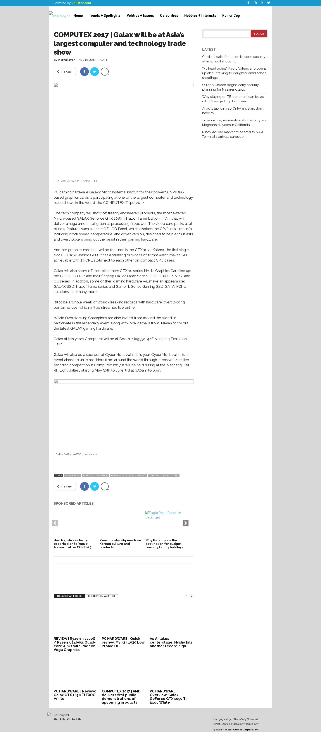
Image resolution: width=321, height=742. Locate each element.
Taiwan (154, 475)
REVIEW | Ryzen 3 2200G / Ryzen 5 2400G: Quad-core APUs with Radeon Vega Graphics (75, 644)
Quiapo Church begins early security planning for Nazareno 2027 (230, 87)
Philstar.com (81, 3)
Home (78, 15)
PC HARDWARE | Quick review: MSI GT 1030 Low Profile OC (123, 642)
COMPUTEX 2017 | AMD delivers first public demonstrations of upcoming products (121, 696)
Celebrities (169, 15)
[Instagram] (255, 3)
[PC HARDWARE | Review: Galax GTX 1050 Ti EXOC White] (75, 671)
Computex (73, 475)
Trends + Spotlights (105, 15)
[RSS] (262, 3)
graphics (117, 475)
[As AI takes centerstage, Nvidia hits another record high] (171, 619)
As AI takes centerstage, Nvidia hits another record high (171, 642)
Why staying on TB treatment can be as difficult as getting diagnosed (233, 99)
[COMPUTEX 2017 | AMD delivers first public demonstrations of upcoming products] (123, 671)
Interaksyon (66, 59)
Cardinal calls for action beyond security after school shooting (233, 59)
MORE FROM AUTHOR (101, 596)
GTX (130, 475)
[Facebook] (248, 3)
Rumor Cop (231, 15)
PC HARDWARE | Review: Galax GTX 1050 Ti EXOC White (75, 695)
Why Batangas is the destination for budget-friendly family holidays (164, 544)
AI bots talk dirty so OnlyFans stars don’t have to (232, 111)
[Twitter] (268, 3)
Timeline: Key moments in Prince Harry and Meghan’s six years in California (235, 122)
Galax (87, 475)
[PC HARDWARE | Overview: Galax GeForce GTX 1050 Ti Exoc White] (171, 671)
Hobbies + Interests (200, 15)
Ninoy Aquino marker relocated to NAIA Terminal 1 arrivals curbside (232, 134)
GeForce (102, 475)
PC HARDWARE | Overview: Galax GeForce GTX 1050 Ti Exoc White (168, 696)
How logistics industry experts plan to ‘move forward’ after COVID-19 (72, 544)
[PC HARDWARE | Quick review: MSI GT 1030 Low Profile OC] (123, 619)
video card (170, 475)
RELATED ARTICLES (69, 596)
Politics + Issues (140, 15)
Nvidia (141, 475)
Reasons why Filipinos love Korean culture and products (120, 544)
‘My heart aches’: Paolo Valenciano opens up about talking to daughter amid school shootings (235, 73)
